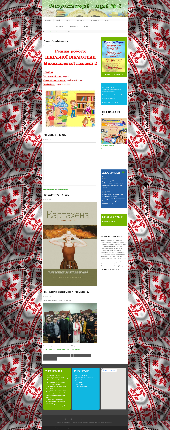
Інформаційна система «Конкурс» (56, 377)
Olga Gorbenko (63, 189)
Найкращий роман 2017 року (56, 194)
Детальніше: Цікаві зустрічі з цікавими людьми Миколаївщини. (62, 349)
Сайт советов (79, 384)
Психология (78, 382)
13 (85, 355)
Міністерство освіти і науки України (56, 390)
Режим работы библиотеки (55, 41)
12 (82, 355)
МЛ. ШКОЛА (59, 26)
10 (75, 355)
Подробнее (103, 148)
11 (78, 355)
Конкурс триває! (106, 191)
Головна (47, 20)
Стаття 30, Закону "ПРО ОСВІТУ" (110, 102)
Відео (86, 26)
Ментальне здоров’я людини (109, 177)
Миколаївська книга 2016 (54, 134)
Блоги (107, 20)
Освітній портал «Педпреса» (54, 399)
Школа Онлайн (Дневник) (53, 375)
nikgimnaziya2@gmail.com (88, 422)
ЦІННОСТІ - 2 (95, 20)
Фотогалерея (73, 26)
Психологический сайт (81, 386)
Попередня (55, 355)
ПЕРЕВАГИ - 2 (81, 20)
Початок (47, 355)
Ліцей (58, 20)
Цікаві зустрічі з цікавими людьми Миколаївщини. (66, 291)
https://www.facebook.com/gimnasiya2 (103, 422)
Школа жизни (79, 380)
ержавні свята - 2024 (108, 221)
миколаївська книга (49, 189)
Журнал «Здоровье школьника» (84, 377)
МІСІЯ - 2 (68, 20)
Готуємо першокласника (107, 145)
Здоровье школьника (81, 375)
